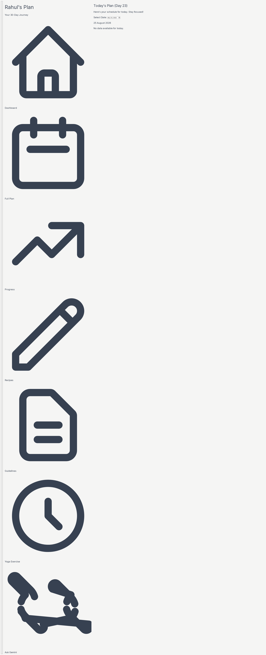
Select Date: (100, 17)
